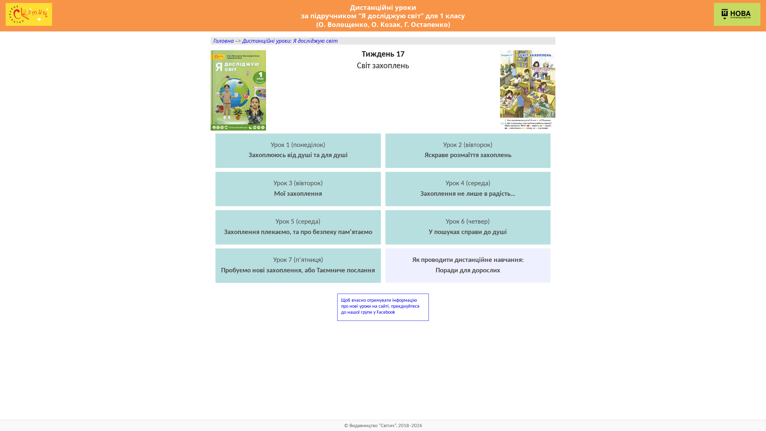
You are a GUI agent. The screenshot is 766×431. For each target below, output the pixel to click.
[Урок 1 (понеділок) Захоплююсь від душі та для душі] (298, 166)
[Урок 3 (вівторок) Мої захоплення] (298, 204)
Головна (223, 40)
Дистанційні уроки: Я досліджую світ (290, 40)
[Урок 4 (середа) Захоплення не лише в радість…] (468, 204)
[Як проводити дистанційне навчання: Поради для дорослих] (468, 281)
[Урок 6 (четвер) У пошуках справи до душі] (468, 242)
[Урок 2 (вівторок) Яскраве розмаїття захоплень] (468, 166)
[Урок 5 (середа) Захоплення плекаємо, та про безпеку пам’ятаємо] (298, 242)
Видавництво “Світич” (372, 425)
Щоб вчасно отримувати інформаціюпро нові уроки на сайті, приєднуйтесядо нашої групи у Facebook (380, 306)
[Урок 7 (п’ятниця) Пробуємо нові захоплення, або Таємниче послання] (298, 281)
